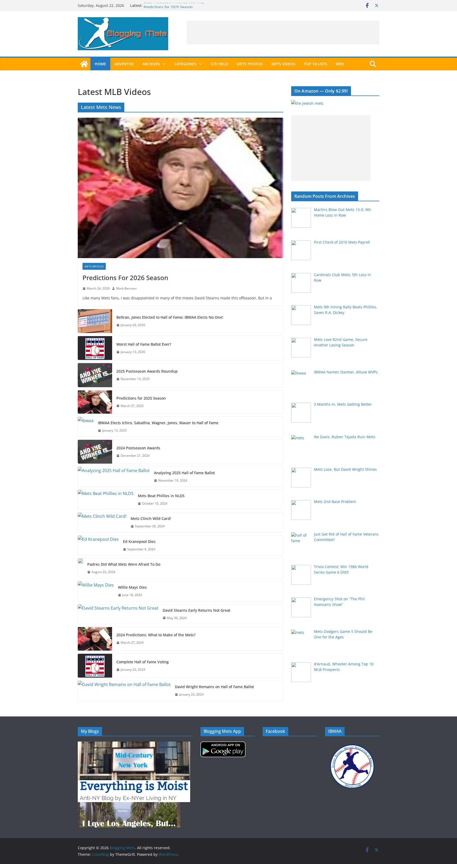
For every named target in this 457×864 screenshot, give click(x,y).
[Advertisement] (283, 32)
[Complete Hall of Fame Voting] (95, 666)
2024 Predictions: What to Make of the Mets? (155, 634)
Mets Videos (283, 63)
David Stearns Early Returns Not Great (196, 610)
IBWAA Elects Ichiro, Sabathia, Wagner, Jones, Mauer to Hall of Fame (158, 422)
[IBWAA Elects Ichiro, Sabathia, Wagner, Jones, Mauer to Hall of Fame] (86, 427)
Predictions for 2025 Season (141, 398)
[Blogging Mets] (84, 64)
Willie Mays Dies (132, 587)
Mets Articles (94, 266)
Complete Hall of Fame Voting (142, 661)
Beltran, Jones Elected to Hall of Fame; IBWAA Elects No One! (169, 317)
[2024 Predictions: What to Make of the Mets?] (95, 639)
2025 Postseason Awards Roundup (174, 5)
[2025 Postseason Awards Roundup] (95, 375)
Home (100, 63)
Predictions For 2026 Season (125, 277)
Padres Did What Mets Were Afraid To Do (123, 564)
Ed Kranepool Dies (139, 541)
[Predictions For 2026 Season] (180, 188)
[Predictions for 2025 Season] (95, 402)
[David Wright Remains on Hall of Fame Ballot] (124, 691)
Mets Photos (250, 63)
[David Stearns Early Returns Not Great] (118, 614)
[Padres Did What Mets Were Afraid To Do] (80, 568)
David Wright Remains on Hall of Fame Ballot (214, 686)
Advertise (124, 63)
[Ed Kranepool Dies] (98, 545)
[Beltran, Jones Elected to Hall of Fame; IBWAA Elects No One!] (95, 321)
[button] (163, 64)
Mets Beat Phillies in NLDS (161, 495)
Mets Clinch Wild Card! (151, 518)
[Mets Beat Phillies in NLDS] (106, 500)
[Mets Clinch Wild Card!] (102, 522)
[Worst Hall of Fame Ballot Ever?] (95, 348)
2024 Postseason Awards (138, 447)
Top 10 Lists (315, 63)
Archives (151, 63)
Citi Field (219, 63)
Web (340, 63)
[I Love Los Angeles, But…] (129, 805)
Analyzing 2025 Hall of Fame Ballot (184, 472)
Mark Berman (126, 288)
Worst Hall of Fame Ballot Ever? (143, 344)
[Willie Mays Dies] (96, 591)
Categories (185, 63)
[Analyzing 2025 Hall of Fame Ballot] (114, 477)
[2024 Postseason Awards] (95, 452)
